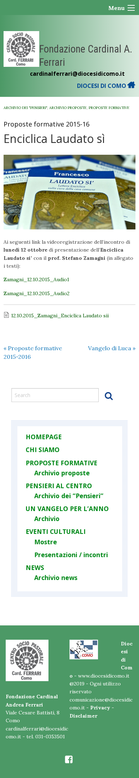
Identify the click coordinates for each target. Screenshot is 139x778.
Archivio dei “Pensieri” (68, 495)
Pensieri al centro (59, 485)
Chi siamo (43, 449)
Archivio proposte (68, 107)
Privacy (100, 707)
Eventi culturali (56, 531)
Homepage (44, 436)
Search (108, 395)
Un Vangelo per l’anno (67, 508)
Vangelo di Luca (111, 348)
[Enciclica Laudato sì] (69, 192)
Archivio (47, 518)
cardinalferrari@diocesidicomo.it (77, 74)
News (35, 567)
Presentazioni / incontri (71, 554)
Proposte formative (109, 107)
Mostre (45, 541)
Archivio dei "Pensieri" (25, 107)
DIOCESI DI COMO (102, 86)
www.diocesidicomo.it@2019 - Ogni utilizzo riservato (99, 684)
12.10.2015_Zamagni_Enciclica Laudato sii (60, 315)
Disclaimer (83, 716)
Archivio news (55, 577)
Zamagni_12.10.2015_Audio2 (37, 293)
